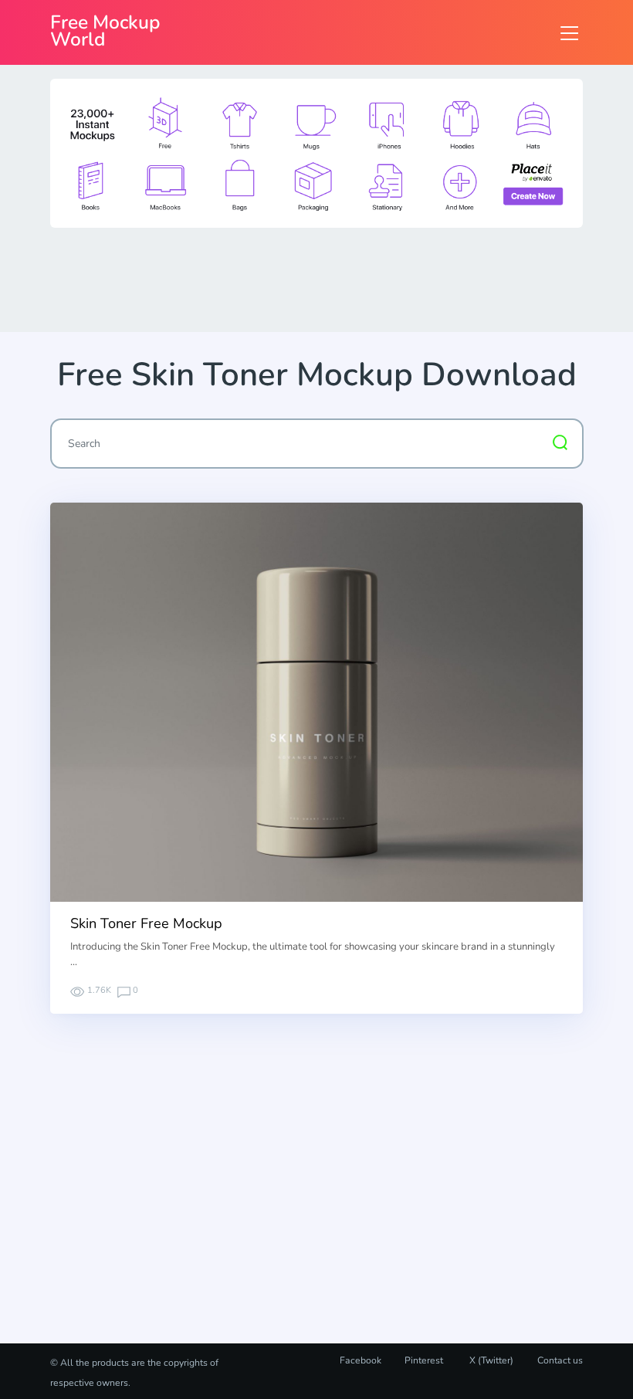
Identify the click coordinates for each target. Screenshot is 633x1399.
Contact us (560, 1360)
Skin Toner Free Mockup (146, 923)
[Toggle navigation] (569, 32)
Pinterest (424, 1360)
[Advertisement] (331, 278)
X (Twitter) (490, 1360)
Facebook (360, 1360)
